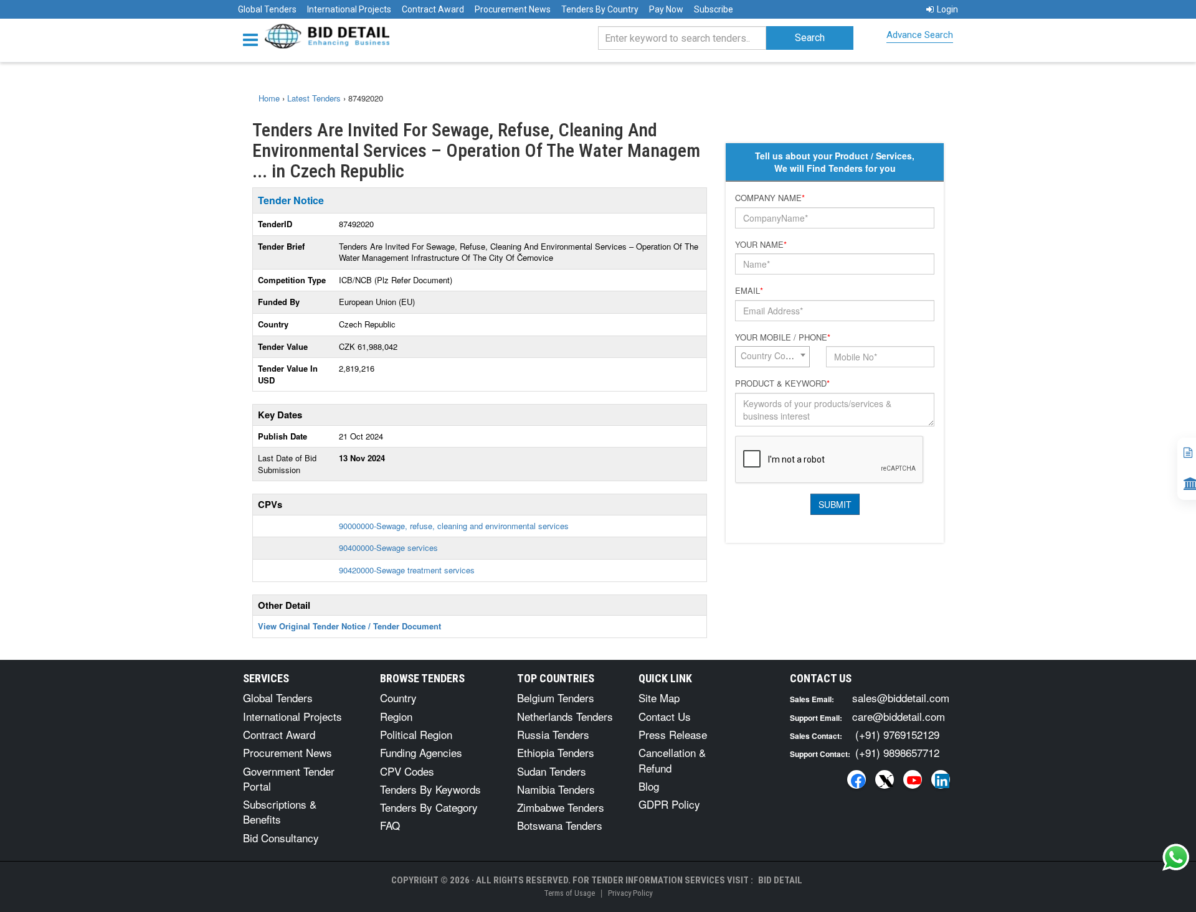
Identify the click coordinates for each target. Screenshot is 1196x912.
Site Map (659, 697)
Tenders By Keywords (430, 789)
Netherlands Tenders (565, 716)
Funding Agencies (421, 752)
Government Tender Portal (289, 778)
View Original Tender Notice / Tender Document (349, 626)
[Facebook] (856, 779)
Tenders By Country (599, 9)
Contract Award (433, 9)
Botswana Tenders (559, 825)
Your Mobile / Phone (782, 337)
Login (947, 9)
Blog (648, 786)
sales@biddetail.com (900, 697)
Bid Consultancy (281, 837)
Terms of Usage (569, 893)
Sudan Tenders (551, 771)
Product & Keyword (782, 383)
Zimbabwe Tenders (560, 807)
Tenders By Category (429, 807)
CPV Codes (407, 771)
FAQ (390, 825)
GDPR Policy (669, 804)
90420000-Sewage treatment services (407, 570)
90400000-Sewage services (388, 547)
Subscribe (713, 9)
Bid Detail (780, 880)
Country (398, 697)
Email (749, 290)
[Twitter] (884, 779)
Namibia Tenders (556, 789)
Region (396, 716)
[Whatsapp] (1176, 857)
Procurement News (513, 9)
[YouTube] (912, 779)
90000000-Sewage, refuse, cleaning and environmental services (454, 526)
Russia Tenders (553, 734)
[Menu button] (253, 38)
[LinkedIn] (940, 779)
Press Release (672, 734)
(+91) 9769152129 (897, 734)
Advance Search (919, 34)
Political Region (416, 734)
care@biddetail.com (898, 716)
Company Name (770, 198)
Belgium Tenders (555, 697)
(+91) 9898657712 (897, 752)
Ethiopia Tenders (555, 752)
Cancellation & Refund (672, 760)
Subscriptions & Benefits (279, 811)
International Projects (349, 9)
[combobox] (772, 356)
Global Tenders (267, 9)
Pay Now (666, 9)
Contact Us (664, 716)
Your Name (761, 244)
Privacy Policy (630, 893)
